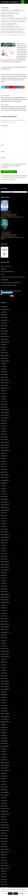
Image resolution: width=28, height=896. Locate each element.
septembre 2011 (4, 632)
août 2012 (3, 605)
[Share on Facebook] (7, 87)
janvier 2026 (4, 306)
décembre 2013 (4, 561)
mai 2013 (3, 580)
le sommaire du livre (6, 211)
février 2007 (3, 759)
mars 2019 (3, 401)
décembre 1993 (4, 865)
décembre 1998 (4, 825)
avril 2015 (3, 523)
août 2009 (3, 692)
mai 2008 (3, 732)
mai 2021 (3, 350)
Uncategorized (4, 7)
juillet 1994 (3, 854)
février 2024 (3, 317)
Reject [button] (15, 893)
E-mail (3, 151)
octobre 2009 (4, 686)
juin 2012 (3, 607)
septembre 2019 (4, 388)
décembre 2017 (4, 442)
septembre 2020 (4, 361)
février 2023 (3, 325)
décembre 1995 (4, 849)
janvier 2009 (4, 711)
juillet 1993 (3, 871)
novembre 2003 (4, 808)
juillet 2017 (3, 455)
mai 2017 (3, 461)
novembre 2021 (4, 336)
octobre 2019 (4, 385)
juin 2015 (3, 518)
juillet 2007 (3, 749)
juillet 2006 (3, 776)
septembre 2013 (4, 569)
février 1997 (3, 841)
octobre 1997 (4, 838)
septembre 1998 (4, 830)
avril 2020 (3, 369)
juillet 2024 (3, 314)
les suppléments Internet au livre (9, 214)
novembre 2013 (4, 564)
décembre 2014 (4, 534)
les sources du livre (6, 213)
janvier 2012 (4, 621)
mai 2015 (3, 521)
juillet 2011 (3, 637)
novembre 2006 (4, 765)
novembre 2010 (4, 654)
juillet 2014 (3, 542)
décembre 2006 (4, 762)
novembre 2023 (4, 320)
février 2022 (3, 331)
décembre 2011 (4, 624)
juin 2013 (3, 578)
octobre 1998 (4, 827)
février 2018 (3, 436)
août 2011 (3, 635)
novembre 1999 (4, 814)
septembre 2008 (4, 721)
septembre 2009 (4, 689)
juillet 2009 (3, 694)
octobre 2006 (4, 768)
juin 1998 (3, 833)
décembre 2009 (4, 681)
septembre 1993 (4, 868)
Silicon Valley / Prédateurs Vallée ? (9, 285)
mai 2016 (3, 488)
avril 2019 (3, 398)
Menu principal (26, 2)
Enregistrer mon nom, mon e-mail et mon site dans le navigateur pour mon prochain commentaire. (13, 165)
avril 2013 (3, 583)
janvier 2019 (4, 407)
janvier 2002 (4, 811)
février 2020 (3, 374)
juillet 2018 (3, 423)
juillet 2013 (3, 575)
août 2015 (3, 512)
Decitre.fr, (18, 217)
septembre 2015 (4, 510)
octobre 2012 (4, 599)
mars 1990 (3, 882)
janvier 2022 (4, 333)
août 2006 (3, 773)
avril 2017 (3, 464)
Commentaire (5, 125)
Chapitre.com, (11, 217)
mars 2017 (3, 466)
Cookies (2, 274)
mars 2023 (3, 323)
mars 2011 (3, 645)
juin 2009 (3, 697)
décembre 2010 (4, 651)
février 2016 (3, 496)
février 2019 (3, 404)
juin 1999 (3, 819)
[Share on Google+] (11, 87)
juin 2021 (3, 347)
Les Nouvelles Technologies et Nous (11, 2)
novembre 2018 (4, 412)
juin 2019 (3, 393)
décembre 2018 (4, 409)
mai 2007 (3, 751)
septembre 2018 (4, 417)
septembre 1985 (4, 887)
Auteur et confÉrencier (6, 266)
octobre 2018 (4, 415)
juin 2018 (3, 426)
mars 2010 (3, 673)
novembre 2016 (4, 474)
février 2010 (3, 675)
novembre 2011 (4, 626)
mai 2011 (3, 643)
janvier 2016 (4, 499)
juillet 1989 (3, 884)
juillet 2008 (3, 727)
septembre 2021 (4, 342)
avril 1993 (3, 876)
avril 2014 (3, 550)
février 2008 (3, 740)
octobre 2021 (4, 339)
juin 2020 (3, 363)
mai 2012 (3, 610)
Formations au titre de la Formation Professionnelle (13, 277)
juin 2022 (3, 328)
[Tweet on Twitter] (3, 87)
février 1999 (3, 822)
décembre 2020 (4, 355)
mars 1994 (3, 860)
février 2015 (3, 529)
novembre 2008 (4, 716)
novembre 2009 (4, 683)
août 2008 (3, 724)
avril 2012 (3, 613)
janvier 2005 (4, 800)
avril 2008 (3, 735)
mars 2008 (3, 738)
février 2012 (3, 618)
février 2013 (3, 588)
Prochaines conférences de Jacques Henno (10, 282)
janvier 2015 (4, 531)
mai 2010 (3, 667)
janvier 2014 (4, 559)
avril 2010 (3, 670)
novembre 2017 (4, 445)
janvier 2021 (4, 352)
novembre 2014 (4, 537)
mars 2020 (3, 371)
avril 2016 (3, 491)
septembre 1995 (4, 852)
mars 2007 (3, 757)
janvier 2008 (4, 743)
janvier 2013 (4, 591)
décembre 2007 (4, 746)
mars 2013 (3, 586)
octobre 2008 (4, 719)
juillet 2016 (3, 483)
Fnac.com (3, 218)
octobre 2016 (4, 477)
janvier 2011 (4, 648)
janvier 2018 (4, 439)
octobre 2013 (4, 567)
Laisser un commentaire (20, 35)
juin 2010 (3, 664)
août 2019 (3, 390)
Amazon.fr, (3, 217)
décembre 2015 (4, 502)
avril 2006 (3, 784)
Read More (21, 893)
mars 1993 (3, 879)
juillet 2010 (3, 662)
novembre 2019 (4, 382)
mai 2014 (3, 548)
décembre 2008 (4, 713)
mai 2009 (3, 700)
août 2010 (3, 659)
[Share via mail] (23, 87)
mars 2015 (3, 526)
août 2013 (3, 572)
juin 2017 (3, 458)
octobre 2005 (4, 795)
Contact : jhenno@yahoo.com (7, 271)
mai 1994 (3, 857)
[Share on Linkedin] (19, 87)
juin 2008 (3, 730)
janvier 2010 (4, 678)
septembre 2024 (4, 309)
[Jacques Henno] (5, 295)
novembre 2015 (4, 504)
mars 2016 (3, 493)
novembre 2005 (4, 792)
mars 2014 (3, 553)
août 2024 (3, 312)
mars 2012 (3, 616)
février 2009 (3, 708)
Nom (2, 145)
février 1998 (3, 835)
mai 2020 (3, 366)
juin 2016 (3, 485)
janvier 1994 (4, 863)
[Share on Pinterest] (15, 87)
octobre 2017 (4, 447)
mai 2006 (3, 781)
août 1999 (3, 816)
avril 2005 (3, 797)
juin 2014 (3, 545)
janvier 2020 (4, 377)
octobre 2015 (4, 507)
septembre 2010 (4, 656)
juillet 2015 (3, 515)
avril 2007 (3, 754)
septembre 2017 (4, 450)
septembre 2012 (4, 602)
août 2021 (3, 344)
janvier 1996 (4, 846)
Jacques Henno (10, 35)
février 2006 (3, 787)
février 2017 (3, 469)
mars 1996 (3, 844)
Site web (3, 157)
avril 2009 (3, 702)
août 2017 (3, 453)
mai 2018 (3, 428)
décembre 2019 (4, 380)
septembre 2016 (4, 480)
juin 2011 (3, 640)
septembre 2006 (4, 770)
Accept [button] (10, 893)
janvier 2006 (4, 789)
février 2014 (3, 556)
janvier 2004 (4, 806)
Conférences (4, 268)
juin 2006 (3, 778)
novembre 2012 (4, 597)
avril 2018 (3, 431)
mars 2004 (3, 803)
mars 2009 (3, 705)
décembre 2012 (4, 594)
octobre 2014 (4, 540)
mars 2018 (3, 434)
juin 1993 (3, 873)
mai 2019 (3, 396)
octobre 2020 (4, 358)
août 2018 (3, 420)
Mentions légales (5, 279)
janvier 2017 (4, 472)
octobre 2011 (4, 629)
